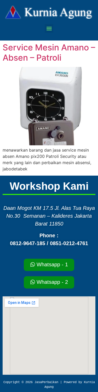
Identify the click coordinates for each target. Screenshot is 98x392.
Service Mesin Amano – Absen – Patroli (49, 52)
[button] (49, 28)
